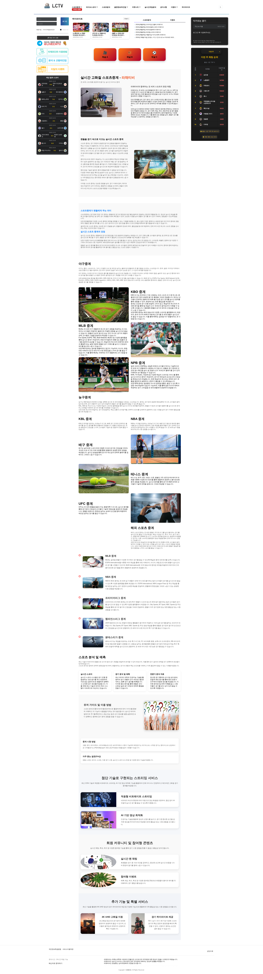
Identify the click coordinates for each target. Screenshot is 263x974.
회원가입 (38, 29)
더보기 (126, 18)
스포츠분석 (106, 7)
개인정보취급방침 (55, 949)
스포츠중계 (76, 8)
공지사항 (163, 7)
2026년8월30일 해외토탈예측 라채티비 (148, 29)
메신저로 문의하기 (55, 963)
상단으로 (210, 951)
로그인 (64, 21)
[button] (221, 7)
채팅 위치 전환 (53, 38)
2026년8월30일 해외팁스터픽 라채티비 (148, 32)
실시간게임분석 (150, 7)
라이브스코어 (91, 7)
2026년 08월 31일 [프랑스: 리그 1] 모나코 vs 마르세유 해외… (155, 37)
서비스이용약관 (68, 949)
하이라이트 (186, 7)
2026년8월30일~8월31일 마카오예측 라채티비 (151, 35)
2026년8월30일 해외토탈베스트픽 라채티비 (150, 27)
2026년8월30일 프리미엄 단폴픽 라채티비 (149, 24)
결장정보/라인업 (120, 7)
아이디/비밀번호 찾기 (49, 29)
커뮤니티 (135, 7)
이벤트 (173, 7)
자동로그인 (65, 29)
